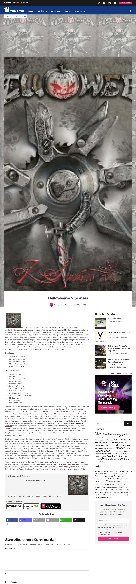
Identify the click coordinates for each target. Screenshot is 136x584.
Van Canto (127, 495)
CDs (122, 436)
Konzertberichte (101, 445)
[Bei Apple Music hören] (51, 509)
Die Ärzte (107, 476)
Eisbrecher (118, 476)
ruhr (108, 454)
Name (7, 574)
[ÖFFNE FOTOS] (71, 11)
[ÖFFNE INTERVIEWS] (61, 11)
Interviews (118, 442)
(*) (68, 336)
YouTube (102, 462)
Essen (111, 440)
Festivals (118, 439)
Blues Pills (118, 471)
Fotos (127, 439)
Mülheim (104, 448)
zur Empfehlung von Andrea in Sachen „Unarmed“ (58, 467)
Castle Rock (115, 437)
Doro (112, 476)
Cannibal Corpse (127, 471)
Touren (98, 459)
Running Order (115, 454)
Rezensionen (102, 450)
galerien (98, 442)
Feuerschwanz (100, 479)
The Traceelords (115, 495)
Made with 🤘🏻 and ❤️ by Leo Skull (16, 3)
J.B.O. (105, 481)
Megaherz (115, 484)
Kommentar (10, 548)
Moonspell (98, 487)
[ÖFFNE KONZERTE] (84, 11)
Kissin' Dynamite (114, 482)
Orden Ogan (123, 487)
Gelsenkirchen (108, 442)
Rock (112, 451)
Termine (111, 456)
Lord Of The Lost (105, 484)
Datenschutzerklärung (105, 532)
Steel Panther (118, 492)
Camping (109, 437)
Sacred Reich (105, 490)
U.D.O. (122, 495)
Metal (96, 448)
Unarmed (32, 347)
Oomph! (116, 487)
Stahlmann (108, 492)
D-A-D (97, 474)
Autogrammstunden (122, 434)
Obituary (111, 487)
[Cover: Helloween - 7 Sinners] (13, 328)
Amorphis (97, 471)
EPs (108, 440)
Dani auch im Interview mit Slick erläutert (70, 414)
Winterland (98, 497)
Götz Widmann (121, 479)
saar (121, 454)
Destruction (103, 474)
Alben (98, 433)
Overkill (97, 490)
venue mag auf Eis (115, 319)
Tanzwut (107, 495)
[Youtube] (115, 2)
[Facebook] (104, 2)
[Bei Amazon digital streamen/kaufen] (31, 509)
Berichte (97, 437)
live (128, 445)
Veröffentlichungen (111, 459)
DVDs (104, 440)
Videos (125, 459)
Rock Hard (118, 451)
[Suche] (128, 423)
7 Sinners (63, 337)
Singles (102, 456)
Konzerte (114, 445)
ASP (101, 471)
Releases (119, 448)
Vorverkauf (97, 462)
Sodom (102, 492)
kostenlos (123, 445)
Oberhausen (110, 448)
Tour (126, 456)
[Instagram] (109, 2)
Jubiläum (123, 442)
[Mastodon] (98, 2)
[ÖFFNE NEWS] (34, 11)
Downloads (99, 440)
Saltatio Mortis (115, 490)
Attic (104, 471)
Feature (16, 16)
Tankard (101, 495)
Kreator (122, 482)
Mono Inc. (122, 484)
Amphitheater (108, 434)
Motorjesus (105, 487)
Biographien (103, 437)
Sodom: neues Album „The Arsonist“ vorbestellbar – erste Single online (119, 348)
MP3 (99, 448)
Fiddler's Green (111, 479)
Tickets (120, 456)
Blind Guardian (110, 471)
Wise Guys (106, 497)
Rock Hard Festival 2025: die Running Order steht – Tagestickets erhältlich (119, 362)
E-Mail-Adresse (11, 582)
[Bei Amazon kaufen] (14, 509)
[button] (130, 11)
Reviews (23, 16)
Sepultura (124, 490)
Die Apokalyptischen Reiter (115, 474)
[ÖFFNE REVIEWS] (46, 11)
